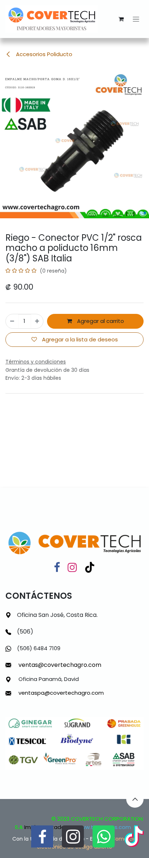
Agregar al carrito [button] (100, 321)
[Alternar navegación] (136, 19)
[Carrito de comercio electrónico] (121, 19)
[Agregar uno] (37, 321)
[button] (135, 799)
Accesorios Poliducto (43, 54)
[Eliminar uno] (12, 321)
